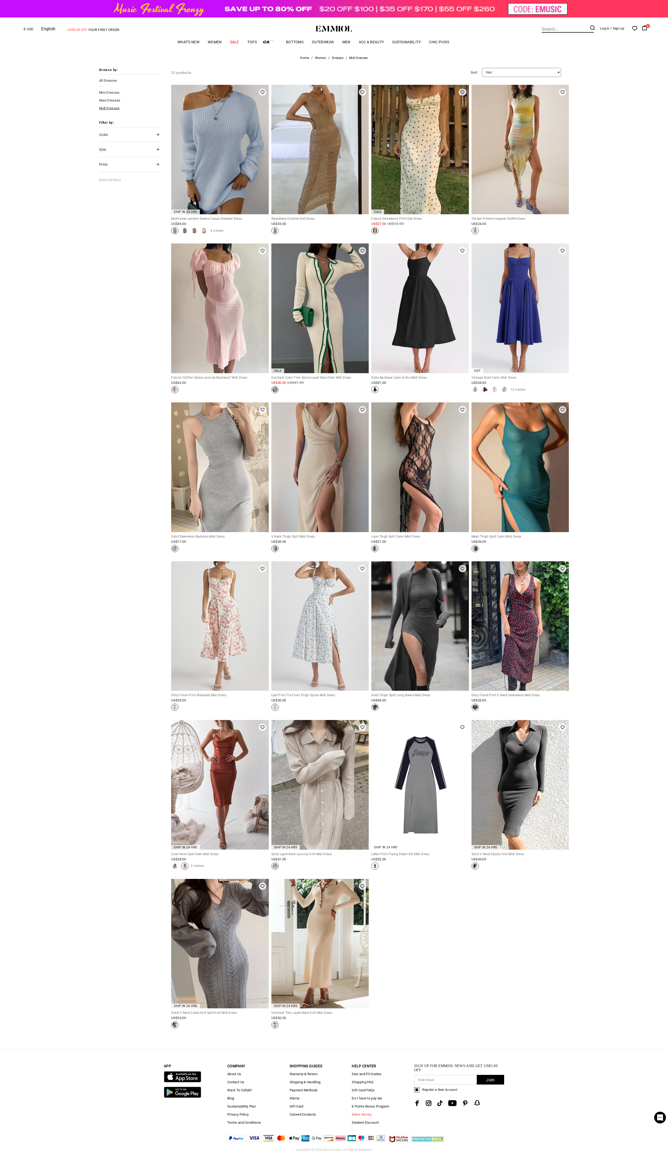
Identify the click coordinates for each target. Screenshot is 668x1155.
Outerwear (323, 42)
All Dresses (108, 80)
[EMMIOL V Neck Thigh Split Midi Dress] (275, 548)
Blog (230, 1098)
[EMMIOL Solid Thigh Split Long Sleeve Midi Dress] (375, 707)
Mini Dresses (109, 92)
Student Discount (365, 1122)
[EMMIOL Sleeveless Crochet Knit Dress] (275, 230)
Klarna (295, 1098)
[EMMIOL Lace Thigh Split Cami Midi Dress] (375, 548)
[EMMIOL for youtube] (452, 1103)
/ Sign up (617, 28)
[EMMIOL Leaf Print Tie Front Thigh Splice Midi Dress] (275, 707)
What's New (188, 42)
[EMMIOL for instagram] (429, 1103)
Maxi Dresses (110, 100)
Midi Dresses (109, 108)
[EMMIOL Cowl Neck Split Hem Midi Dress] (174, 866)
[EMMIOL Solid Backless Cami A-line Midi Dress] (375, 389)
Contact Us (235, 1082)
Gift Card (296, 1106)
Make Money (362, 1114)
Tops (252, 42)
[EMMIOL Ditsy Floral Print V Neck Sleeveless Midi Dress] (475, 707)
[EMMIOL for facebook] (417, 1103)
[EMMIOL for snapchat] (477, 1103)
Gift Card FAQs (363, 1090)
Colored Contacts (303, 1114)
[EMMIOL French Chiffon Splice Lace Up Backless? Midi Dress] (174, 389)
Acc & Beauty (371, 42)
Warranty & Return (304, 1074)
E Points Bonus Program (370, 1106)
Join (490, 1079)
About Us (234, 1074)
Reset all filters (110, 180)
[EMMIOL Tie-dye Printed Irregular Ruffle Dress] (475, 230)
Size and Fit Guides (366, 1074)
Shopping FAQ (362, 1082)
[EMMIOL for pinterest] (465, 1103)
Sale (234, 42)
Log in (605, 28)
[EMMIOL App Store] (182, 1081)
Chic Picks (439, 42)
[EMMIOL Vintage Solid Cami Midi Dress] (475, 389)
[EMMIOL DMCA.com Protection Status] (427, 1142)
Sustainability (406, 42)
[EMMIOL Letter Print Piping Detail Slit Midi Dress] (375, 866)
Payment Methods (304, 1090)
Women (215, 42)
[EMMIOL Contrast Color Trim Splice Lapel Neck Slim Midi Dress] (275, 389)
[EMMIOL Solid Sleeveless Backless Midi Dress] (174, 548)
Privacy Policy (238, 1114)
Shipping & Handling (305, 1082)
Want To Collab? (239, 1090)
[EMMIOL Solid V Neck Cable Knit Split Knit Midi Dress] (174, 1024)
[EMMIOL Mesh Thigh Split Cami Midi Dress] (475, 548)
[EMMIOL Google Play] (182, 1097)
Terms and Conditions (244, 1122)
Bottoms (294, 42)
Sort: (474, 72)
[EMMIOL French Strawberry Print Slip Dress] (375, 230)
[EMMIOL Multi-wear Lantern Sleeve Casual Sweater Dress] (174, 230)
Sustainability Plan (241, 1106)
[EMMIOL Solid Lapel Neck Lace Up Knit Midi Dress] (275, 866)
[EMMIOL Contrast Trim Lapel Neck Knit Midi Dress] (275, 1024)
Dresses (337, 58)
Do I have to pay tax (367, 1098)
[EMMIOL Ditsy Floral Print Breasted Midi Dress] (174, 707)
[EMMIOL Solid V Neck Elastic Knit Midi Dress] (475, 866)
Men (346, 42)
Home (304, 58)
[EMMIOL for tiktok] (439, 1103)
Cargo (271, 41)
